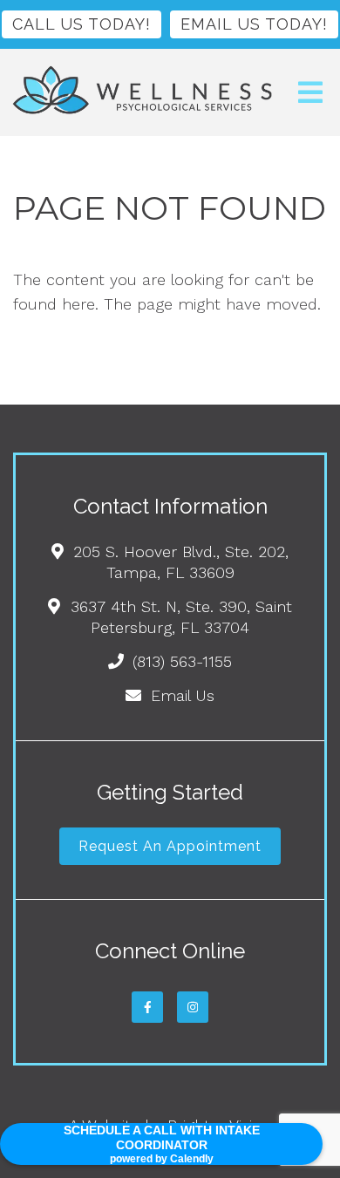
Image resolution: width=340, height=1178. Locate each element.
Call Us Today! (81, 24)
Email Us (182, 695)
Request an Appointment (170, 846)
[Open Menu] (310, 92)
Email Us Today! (254, 24)
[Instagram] (192, 1007)
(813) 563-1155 (182, 661)
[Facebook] (147, 1007)
